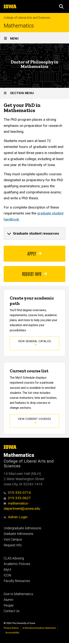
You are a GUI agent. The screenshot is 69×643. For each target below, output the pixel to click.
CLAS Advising (14, 558)
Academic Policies (17, 564)
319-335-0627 (19, 498)
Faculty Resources (17, 581)
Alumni (8, 600)
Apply (31, 253)
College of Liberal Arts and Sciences (27, 17)
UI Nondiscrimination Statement (39, 628)
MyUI (7, 569)
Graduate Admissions (18, 534)
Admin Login (17, 517)
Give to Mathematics (18, 594)
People (9, 605)
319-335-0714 (19, 492)
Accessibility (12, 632)
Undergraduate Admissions (22, 528)
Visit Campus (13, 539)
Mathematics (19, 25)
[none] (34, 233)
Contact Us (12, 611)
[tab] (34, 233)
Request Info (31, 273)
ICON (7, 575)
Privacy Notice (11, 628)
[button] (61, 6)
